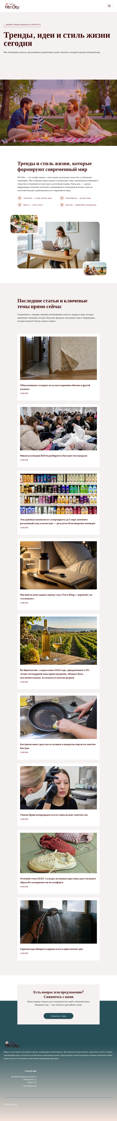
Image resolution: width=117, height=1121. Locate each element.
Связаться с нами (58, 1016)
